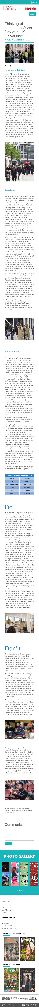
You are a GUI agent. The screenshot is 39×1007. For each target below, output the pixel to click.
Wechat (6, 923)
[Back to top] (32, 1000)
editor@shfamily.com (10, 928)
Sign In (34, 2)
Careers (4, 913)
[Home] (10, 8)
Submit (8, 844)
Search (32, 14)
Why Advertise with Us (9, 910)
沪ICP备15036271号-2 (30, 1005)
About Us (5, 907)
